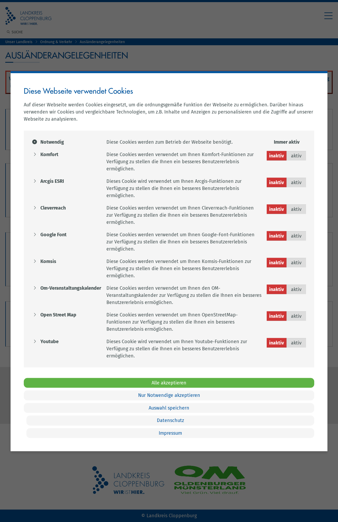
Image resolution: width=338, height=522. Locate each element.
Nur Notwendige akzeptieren (169, 395)
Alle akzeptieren (169, 382)
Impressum (170, 433)
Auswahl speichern (169, 408)
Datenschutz (170, 420)
